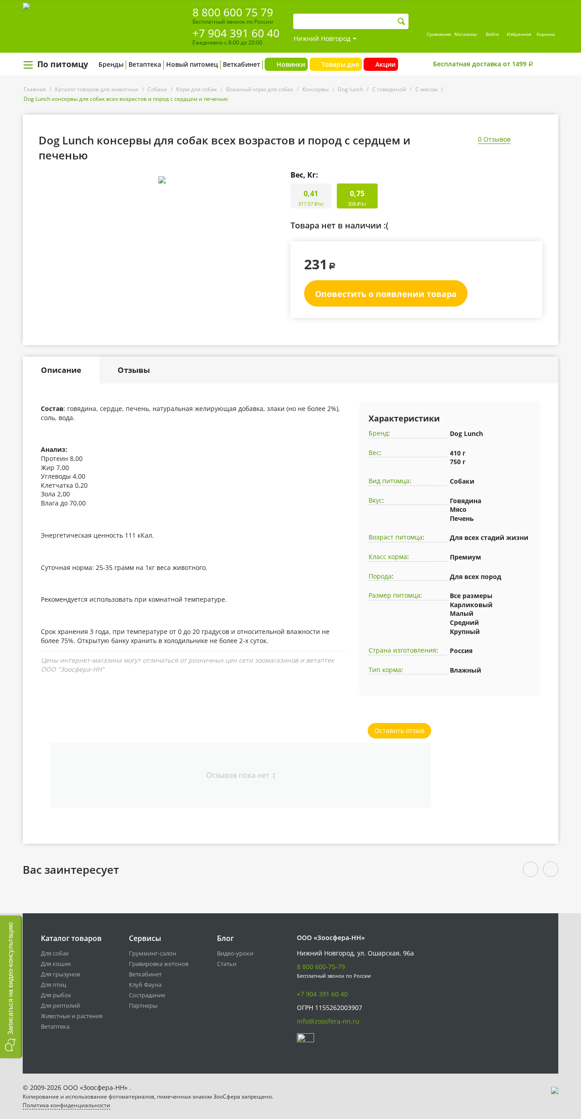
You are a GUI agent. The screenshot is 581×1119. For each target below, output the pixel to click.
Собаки (157, 89)
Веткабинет (241, 64)
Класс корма (388, 556)
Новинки (290, 64)
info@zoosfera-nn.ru (328, 1021)
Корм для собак (196, 89)
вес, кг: (304, 175)
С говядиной (389, 89)
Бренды (110, 64)
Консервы (315, 89)
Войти (492, 34)
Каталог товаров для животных (96, 89)
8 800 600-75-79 (321, 966)
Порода (380, 576)
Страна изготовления (402, 650)
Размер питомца (394, 595)
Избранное (519, 34)
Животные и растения (72, 1016)
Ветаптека (144, 64)
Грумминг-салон (152, 953)
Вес (374, 452)
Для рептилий (60, 1005)
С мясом (426, 89)
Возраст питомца (396, 537)
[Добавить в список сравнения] (275, 200)
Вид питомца (389, 480)
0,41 (311, 197)
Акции (385, 64)
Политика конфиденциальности (66, 1105)
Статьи (226, 964)
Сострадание (147, 995)
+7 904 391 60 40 (236, 32)
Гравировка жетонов (158, 964)
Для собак (55, 953)
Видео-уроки (235, 953)
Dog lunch (350, 89)
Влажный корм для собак (259, 89)
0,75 (357, 197)
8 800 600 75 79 (232, 12)
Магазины (465, 34)
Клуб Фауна (145, 984)
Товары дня (340, 64)
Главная (35, 89)
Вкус (375, 500)
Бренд (378, 433)
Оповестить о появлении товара (386, 293)
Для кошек (56, 964)
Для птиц (53, 984)
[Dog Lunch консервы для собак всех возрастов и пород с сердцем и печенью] (162, 179)
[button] (11, 987)
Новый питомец (192, 64)
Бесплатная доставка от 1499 (483, 63)
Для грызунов (60, 974)
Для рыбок (56, 995)
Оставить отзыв (399, 730)
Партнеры (143, 1005)
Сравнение (439, 34)
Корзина (546, 34)
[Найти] (401, 21)
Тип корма (385, 669)
